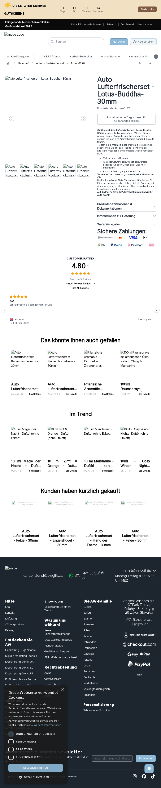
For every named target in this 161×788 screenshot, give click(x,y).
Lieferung (11, 618)
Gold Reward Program (57, 651)
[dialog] (35, 734)
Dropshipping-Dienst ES (19, 673)
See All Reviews (81, 288)
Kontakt (9, 612)
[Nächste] (149, 63)
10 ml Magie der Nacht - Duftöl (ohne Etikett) (26, 465)
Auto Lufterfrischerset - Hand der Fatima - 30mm (99, 538)
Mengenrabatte (53, 645)
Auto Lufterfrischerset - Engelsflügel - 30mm (62, 538)
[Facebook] (144, 776)
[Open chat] (149, 768)
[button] (35, 777)
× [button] (62, 689)
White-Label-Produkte (96, 710)
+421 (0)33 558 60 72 (139, 571)
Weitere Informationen (47, 725)
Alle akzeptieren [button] (35, 768)
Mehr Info (147, 9)
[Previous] (139, 63)
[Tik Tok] (153, 776)
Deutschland (91, 677)
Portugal (88, 659)
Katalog (9, 630)
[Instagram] (134, 776)
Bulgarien (89, 694)
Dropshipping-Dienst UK (19, 661)
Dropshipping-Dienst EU (19, 667)
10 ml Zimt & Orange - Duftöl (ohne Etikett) (62, 465)
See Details (35, 394)
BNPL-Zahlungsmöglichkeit (60, 657)
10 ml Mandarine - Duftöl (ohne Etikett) (99, 465)
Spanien (88, 618)
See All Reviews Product (78, 283)
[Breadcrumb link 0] (8, 63)
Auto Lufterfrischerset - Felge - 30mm (26, 535)
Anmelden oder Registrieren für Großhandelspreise (127, 119)
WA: (90, 575)
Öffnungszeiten (14, 624)
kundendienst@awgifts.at (43, 575)
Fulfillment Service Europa (20, 679)
